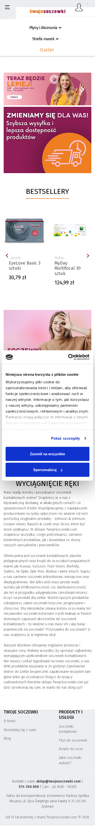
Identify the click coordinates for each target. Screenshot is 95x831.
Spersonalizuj (45, 470)
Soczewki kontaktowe (68, 729)
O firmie (10, 721)
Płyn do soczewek (73, 740)
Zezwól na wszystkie (47, 454)
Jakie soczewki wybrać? (70, 760)
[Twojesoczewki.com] (48, 9)
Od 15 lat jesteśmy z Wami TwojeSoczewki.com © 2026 (47, 817)
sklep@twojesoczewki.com (58, 781)
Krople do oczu (71, 749)
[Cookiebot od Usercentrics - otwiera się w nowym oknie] (68, 357)
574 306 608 (29, 787)
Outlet (47, 50)
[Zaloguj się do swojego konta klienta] (79, 7)
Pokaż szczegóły (65, 438)
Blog (7, 738)
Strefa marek (43, 38)
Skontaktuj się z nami (20, 730)
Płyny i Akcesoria (43, 27)
